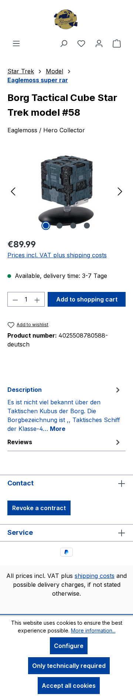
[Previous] (12, 191)
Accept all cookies (69, 685)
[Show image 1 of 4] (46, 226)
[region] (66, 190)
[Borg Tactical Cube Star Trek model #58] (66, 190)
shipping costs (95, 575)
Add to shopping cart (86, 299)
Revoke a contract (39, 508)
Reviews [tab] (19, 442)
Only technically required (69, 665)
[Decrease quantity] (15, 299)
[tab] (64, 409)
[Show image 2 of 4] (59, 226)
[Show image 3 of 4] (73, 226)
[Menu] (16, 43)
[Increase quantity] (37, 299)
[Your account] (99, 43)
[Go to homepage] (66, 19)
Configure (68, 645)
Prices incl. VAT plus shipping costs (57, 255)
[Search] (63, 43)
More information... (93, 630)
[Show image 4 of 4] (87, 226)
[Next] (120, 191)
